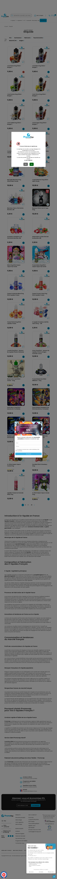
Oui (31, 164)
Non (26, 164)
